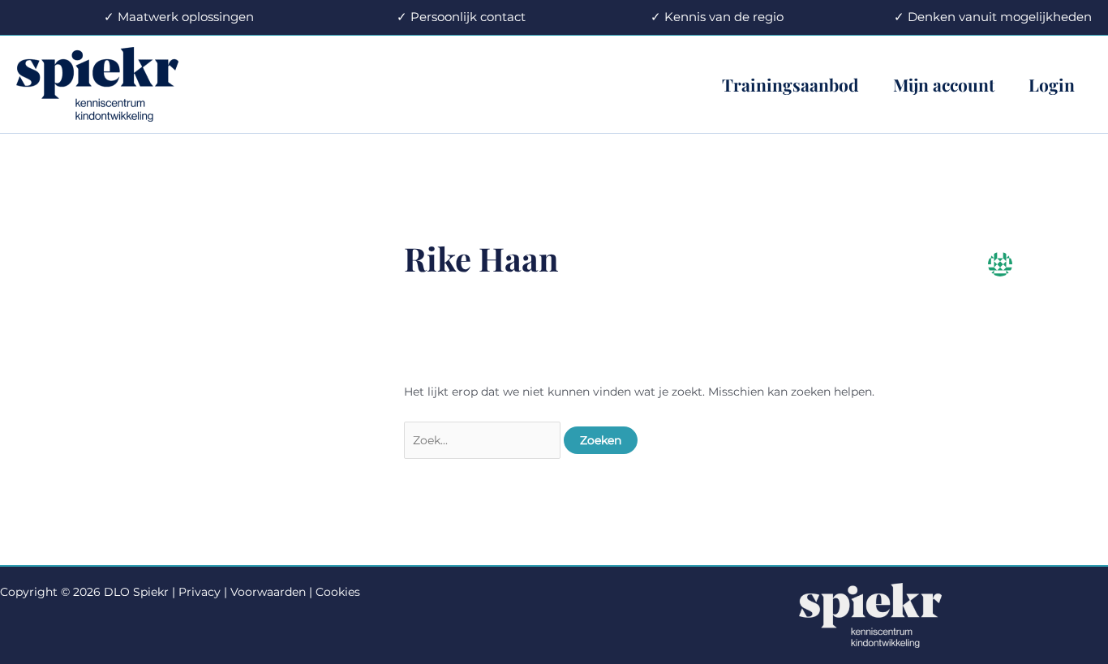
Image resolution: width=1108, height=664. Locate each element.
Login (1052, 84)
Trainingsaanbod (790, 84)
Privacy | (202, 592)
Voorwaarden (268, 592)
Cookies (338, 592)
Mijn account (943, 84)
